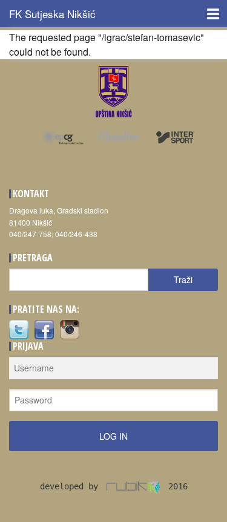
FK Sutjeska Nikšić (52, 13)
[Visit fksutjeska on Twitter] (18, 329)
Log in (113, 436)
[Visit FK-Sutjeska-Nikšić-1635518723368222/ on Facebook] (44, 329)
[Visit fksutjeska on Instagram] (69, 329)
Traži (183, 279)
